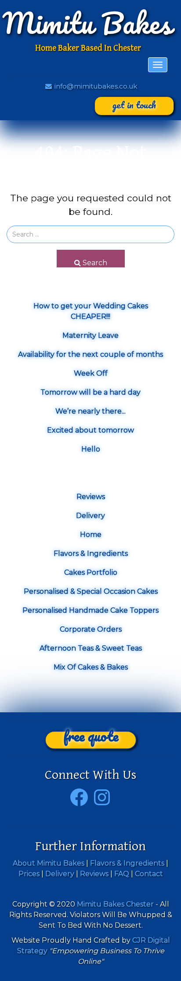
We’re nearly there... (90, 411)
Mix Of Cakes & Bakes (91, 667)
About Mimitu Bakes (48, 863)
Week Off (91, 373)
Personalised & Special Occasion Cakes (91, 591)
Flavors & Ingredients (91, 553)
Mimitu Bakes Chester (115, 904)
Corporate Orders (91, 629)
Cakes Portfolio (90, 572)
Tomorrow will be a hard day (90, 392)
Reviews (90, 496)
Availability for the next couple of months (90, 354)
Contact (149, 874)
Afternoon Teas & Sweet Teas (91, 648)
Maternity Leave (90, 335)
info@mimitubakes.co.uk (95, 86)
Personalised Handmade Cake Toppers (90, 610)
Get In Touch (134, 104)
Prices (29, 874)
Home (90, 534)
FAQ (121, 874)
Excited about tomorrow (90, 430)
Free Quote (90, 739)
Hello (90, 449)
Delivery (90, 515)
